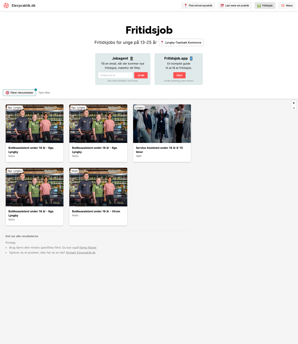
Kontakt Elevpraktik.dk (81, 252)
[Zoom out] (293, 107)
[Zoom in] (293, 102)
